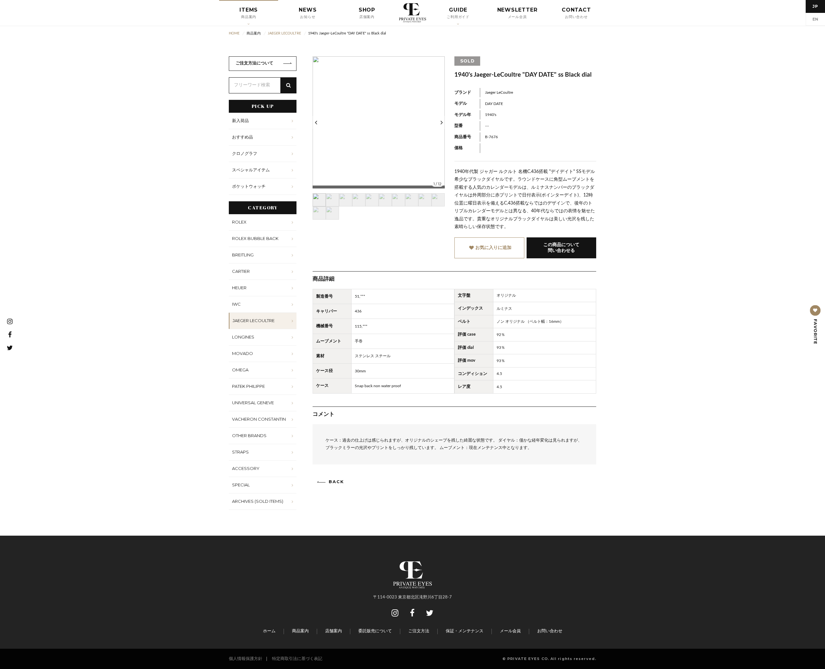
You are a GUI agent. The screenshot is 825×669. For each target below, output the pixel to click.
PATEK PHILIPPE (248, 386)
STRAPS (240, 451)
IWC (236, 304)
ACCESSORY (245, 468)
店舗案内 (333, 631)
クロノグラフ (244, 153)
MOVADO (242, 353)
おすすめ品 (242, 136)
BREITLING (243, 254)
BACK (336, 482)
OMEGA (240, 369)
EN (815, 19)
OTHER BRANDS (249, 435)
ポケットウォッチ (249, 186)
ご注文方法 (418, 631)
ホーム (269, 631)
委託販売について (375, 631)
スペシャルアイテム (251, 169)
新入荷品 (240, 120)
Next (441, 122)
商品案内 (300, 631)
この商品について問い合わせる (561, 248)
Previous (316, 122)
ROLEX (239, 222)
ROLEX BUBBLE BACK (255, 238)
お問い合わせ (549, 631)
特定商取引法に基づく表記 (297, 659)
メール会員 (510, 631)
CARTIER (241, 271)
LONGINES (243, 336)
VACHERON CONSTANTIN (259, 419)
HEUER (239, 287)
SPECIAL (241, 484)
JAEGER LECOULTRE (254, 320)
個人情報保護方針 (245, 659)
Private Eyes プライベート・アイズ (412, 13)
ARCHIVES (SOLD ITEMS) (257, 501)
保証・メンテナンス (464, 631)
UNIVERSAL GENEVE (253, 402)
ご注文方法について (254, 63)
